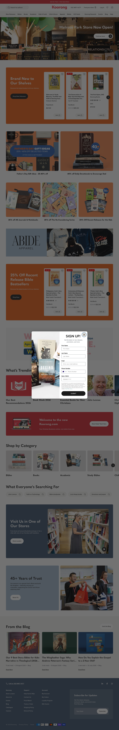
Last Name (64, 353)
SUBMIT (73, 393)
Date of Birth (65, 376)
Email (62, 361)
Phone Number (65, 368)
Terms (71, 388)
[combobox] (64, 371)
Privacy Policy (67, 388)
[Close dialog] (84, 334)
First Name (64, 345)
